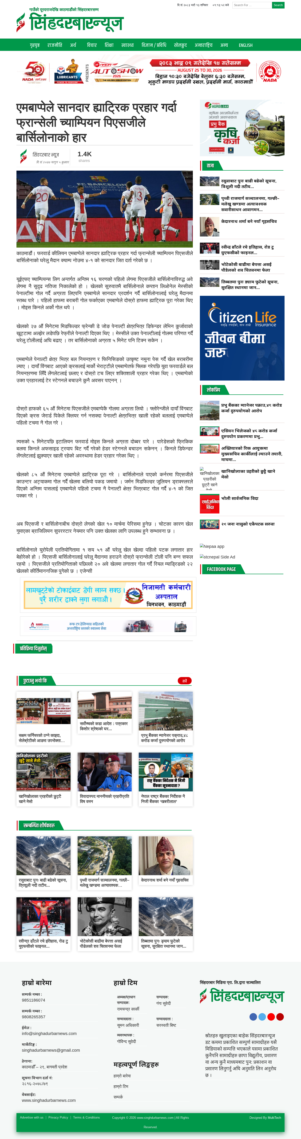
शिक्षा (109, 45)
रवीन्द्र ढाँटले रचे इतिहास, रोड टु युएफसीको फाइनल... (247, 249)
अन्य (224, 45)
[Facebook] (253, 1017)
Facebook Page (221, 569)
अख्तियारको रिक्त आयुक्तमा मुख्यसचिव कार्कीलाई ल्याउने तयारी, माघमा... (251, 453)
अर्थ (73, 45)
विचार (92, 45)
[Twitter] (262, 1017)
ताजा (210, 166)
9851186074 (33, 1000)
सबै (184, 681)
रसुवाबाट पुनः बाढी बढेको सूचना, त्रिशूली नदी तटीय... (249, 183)
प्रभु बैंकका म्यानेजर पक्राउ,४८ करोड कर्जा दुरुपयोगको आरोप (251, 407)
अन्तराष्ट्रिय (204, 45)
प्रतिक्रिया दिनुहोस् (33, 649)
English (246, 45)
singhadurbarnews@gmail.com (51, 1050)
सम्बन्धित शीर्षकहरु (39, 826)
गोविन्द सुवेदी (126, 1041)
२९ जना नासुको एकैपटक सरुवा (248, 524)
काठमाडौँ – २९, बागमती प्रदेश (44, 1067)
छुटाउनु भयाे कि (35, 681)
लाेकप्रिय (213, 390)
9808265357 (33, 1017)
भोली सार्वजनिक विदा (239, 498)
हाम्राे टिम (126, 982)
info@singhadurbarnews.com (49, 1033)
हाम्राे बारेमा (37, 982)
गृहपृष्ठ (35, 45)
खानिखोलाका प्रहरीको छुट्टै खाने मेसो (248, 474)
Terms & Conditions (86, 1117)
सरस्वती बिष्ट (166, 1025)
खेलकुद (180, 45)
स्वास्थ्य (127, 45)
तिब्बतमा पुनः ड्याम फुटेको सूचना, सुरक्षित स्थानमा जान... (250, 284)
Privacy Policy (58, 1117)
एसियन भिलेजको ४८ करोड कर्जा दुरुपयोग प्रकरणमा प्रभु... (249, 433)
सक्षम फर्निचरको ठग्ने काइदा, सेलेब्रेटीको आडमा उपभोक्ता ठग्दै (40, 740)
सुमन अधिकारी (128, 1025)
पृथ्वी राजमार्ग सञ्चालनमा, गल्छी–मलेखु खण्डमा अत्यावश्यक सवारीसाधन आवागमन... (104, 885)
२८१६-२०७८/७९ (35, 1083)
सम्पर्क (118, 1097)
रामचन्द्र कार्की (128, 1009)
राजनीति (55, 45)
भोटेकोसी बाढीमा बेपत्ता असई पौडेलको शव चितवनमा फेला (246, 267)
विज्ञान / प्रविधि (154, 45)
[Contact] (280, 1017)
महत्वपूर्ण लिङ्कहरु (136, 1064)
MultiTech (274, 1117)
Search (278, 5)
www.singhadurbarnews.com (49, 1100)
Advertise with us (32, 1117)
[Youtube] (271, 1017)
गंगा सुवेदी (163, 1003)
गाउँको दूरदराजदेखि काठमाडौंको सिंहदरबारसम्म (64, 9)
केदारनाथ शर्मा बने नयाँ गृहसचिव (165, 880)
